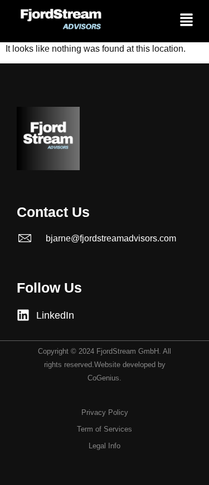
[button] (187, 21)
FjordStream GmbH (127, 351)
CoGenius (103, 378)
